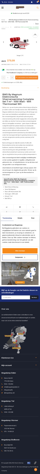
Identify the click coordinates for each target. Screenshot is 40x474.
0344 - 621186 (8, 412)
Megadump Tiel (7, 401)
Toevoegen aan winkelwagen (27, 77)
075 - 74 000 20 (9, 431)
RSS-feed (15, 463)
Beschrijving (5, 88)
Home (3, 20)
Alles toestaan (20, 251)
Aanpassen (19, 257)
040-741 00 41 (8, 451)
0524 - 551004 (8, 2)
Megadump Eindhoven (10, 440)
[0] (37, 2)
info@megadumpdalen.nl (11, 387)
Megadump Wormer (9, 420)
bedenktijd (21, 13)
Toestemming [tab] (7, 218)
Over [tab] (32, 218)
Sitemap (21, 463)
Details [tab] (20, 218)
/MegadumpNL (8, 390)
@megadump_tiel (9, 393)
